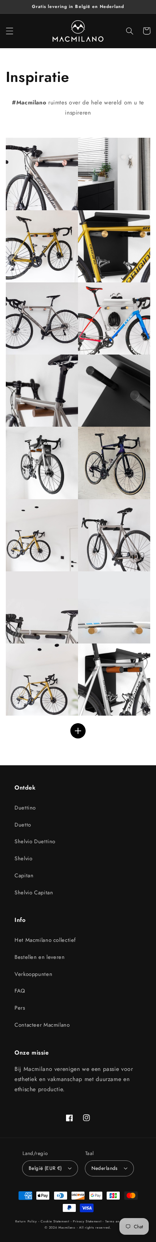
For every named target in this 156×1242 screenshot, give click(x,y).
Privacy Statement (87, 1221)
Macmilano (66, 1227)
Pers (20, 1008)
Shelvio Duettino (35, 841)
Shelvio (23, 858)
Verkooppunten (33, 974)
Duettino (25, 808)
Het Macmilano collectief (45, 940)
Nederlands (104, 1168)
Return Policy (26, 1221)
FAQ (20, 991)
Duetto (23, 825)
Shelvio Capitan (34, 893)
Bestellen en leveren (40, 957)
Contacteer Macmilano (42, 1025)
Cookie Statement (55, 1221)
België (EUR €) (45, 1168)
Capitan (24, 875)
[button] (9, 30)
